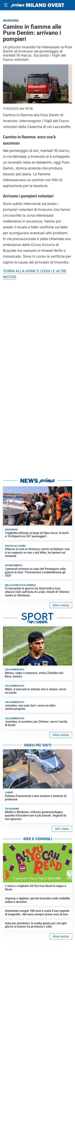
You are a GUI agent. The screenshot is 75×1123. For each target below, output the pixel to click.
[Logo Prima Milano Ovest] (37, 5)
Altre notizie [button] (61, 605)
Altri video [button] (62, 829)
